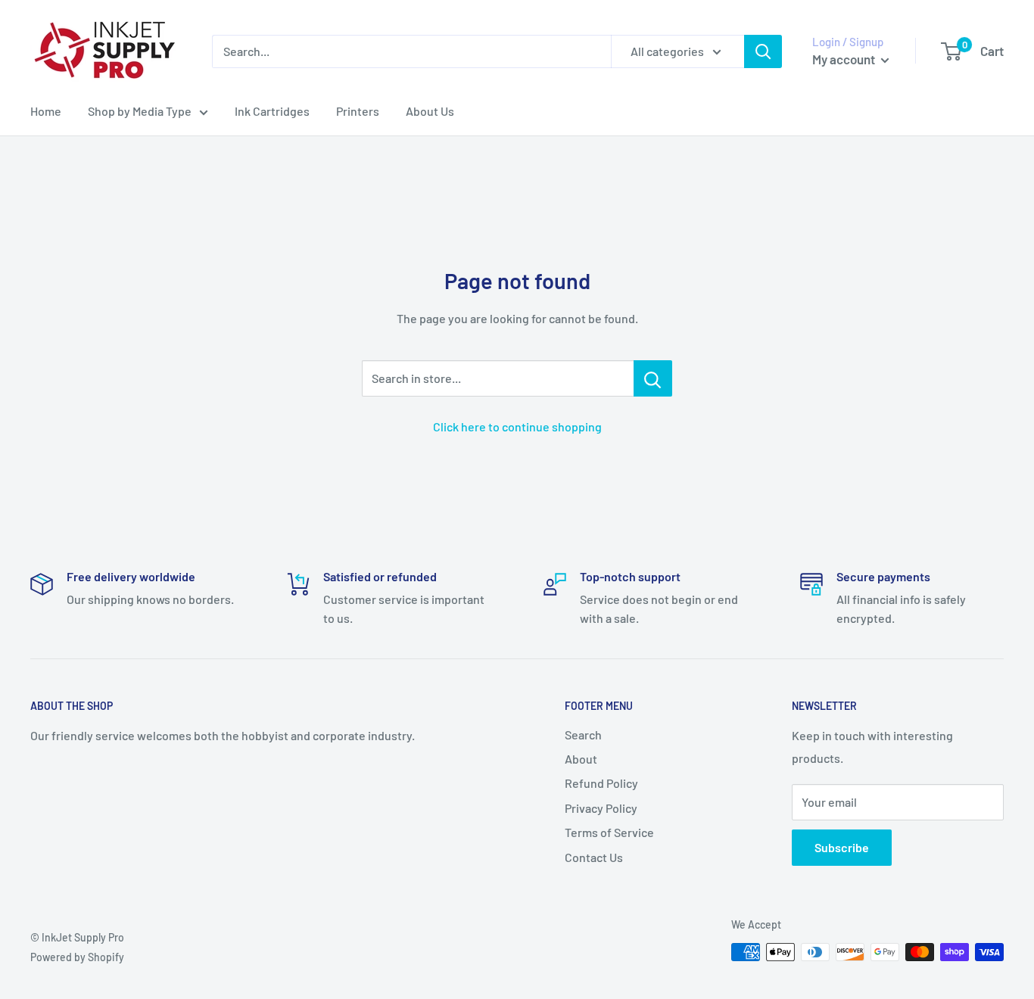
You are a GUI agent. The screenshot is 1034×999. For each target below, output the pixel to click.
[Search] (763, 51)
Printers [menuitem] (357, 111)
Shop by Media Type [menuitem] (140, 111)
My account (844, 59)
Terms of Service (609, 832)
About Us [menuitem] (430, 111)
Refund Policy (601, 783)
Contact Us (594, 857)
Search (583, 734)
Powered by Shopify (77, 957)
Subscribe (841, 847)
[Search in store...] (653, 378)
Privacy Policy (601, 808)
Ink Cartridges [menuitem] (272, 111)
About (581, 759)
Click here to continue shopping (517, 426)
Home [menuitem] (45, 111)
